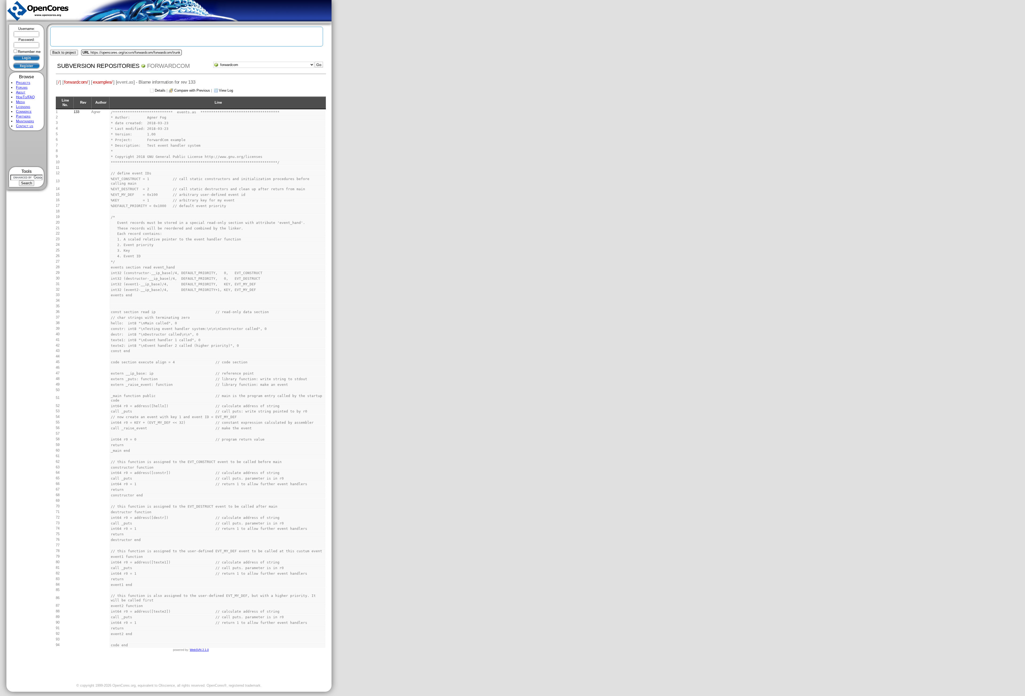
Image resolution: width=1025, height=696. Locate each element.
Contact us (24, 126)
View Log (226, 90)
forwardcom (168, 66)
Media (20, 102)
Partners (23, 116)
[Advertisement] (26, 148)
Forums (21, 87)
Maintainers (25, 121)
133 (76, 112)
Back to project (64, 52)
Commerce (23, 112)
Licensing (23, 107)
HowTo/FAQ (25, 97)
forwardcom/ (76, 82)
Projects (23, 83)
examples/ (103, 82)
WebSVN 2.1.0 (199, 649)
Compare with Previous (192, 90)
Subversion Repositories (98, 66)
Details (160, 90)
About (20, 92)
